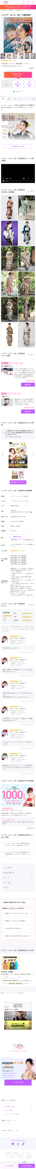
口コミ (21, 98)
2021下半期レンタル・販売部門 (18, 564)
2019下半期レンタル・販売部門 (18, 559)
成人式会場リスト (19, 1155)
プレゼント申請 (18, 1082)
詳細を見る (28, 384)
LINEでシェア (19, 91)
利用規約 (28, 1155)
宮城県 (12, 505)
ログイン (28, 3)
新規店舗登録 (28, 1157)
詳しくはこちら (31, 828)
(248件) (13, 60)
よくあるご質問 (9, 1155)
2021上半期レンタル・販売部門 (18, 562)
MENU (33, 3)
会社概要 (21, 1157)
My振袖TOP (8, 1153)
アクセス (33, 98)
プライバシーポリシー (10, 1157)
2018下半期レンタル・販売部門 (18, 555)
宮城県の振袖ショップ (20, 10)
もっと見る (30, 191)
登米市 (16, 505)
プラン (15, 98)
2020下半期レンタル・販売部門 (18, 560)
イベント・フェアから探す (11, 1113)
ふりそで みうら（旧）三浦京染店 (16, 992)
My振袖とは (16, 1153)
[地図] (31, 512)
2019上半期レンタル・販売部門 (18, 557)
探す (24, 3)
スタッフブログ (26, 1153)
